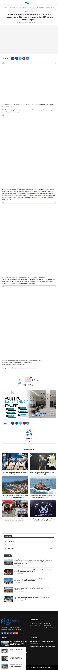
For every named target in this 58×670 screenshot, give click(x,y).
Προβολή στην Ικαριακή (36, 623)
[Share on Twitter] (20, 58)
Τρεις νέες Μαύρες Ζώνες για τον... (16, 650)
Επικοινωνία (47, 623)
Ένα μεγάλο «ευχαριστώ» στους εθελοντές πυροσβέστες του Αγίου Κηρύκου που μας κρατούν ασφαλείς (33, 570)
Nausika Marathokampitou (32, 193)
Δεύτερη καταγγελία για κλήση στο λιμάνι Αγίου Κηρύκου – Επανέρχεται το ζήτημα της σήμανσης (30, 579)
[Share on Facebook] (16, 58)
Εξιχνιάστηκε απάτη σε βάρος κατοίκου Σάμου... (16, 665)
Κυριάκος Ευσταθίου (8, 197)
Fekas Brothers (39, 667)
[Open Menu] (0, 2)
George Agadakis (38, 195)
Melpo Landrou (43, 197)
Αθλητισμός (12, 7)
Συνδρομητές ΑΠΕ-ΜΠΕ (50, 627)
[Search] (57, 2)
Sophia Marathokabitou (19, 193)
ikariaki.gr (19, 22)
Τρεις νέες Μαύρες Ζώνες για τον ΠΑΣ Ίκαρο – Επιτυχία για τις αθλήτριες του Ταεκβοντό (31, 598)
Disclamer (32, 627)
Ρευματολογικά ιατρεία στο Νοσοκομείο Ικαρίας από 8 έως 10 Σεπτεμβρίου (31, 588)
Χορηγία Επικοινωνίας (35, 625)
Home (5, 7)
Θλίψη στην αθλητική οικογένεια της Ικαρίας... (16, 657)
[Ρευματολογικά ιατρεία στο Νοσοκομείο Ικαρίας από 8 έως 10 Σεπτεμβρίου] (8, 590)
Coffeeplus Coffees (21, 195)
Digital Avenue (47, 667)
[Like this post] (13, 58)
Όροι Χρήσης (47, 625)
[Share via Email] (27, 58)
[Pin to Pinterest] (23, 58)
